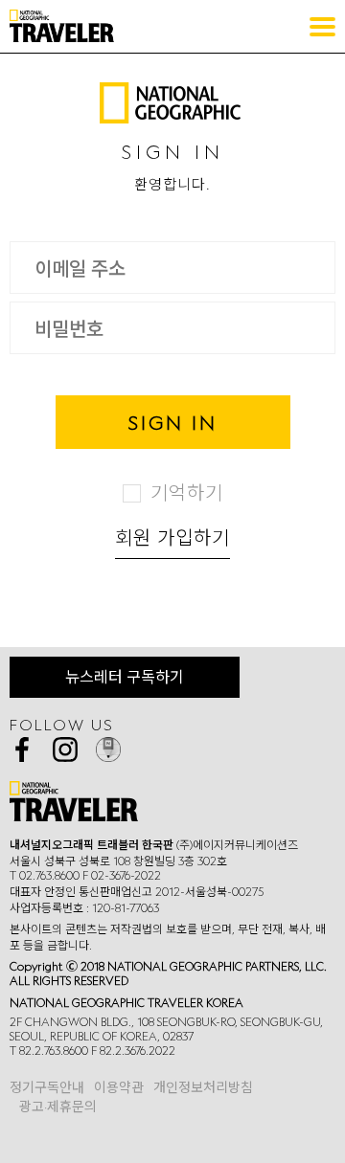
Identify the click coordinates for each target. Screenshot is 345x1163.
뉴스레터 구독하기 (124, 676)
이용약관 (119, 1087)
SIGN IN (173, 422)
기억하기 (186, 492)
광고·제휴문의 (58, 1106)
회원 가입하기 (172, 537)
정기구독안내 (47, 1087)
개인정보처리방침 (203, 1087)
